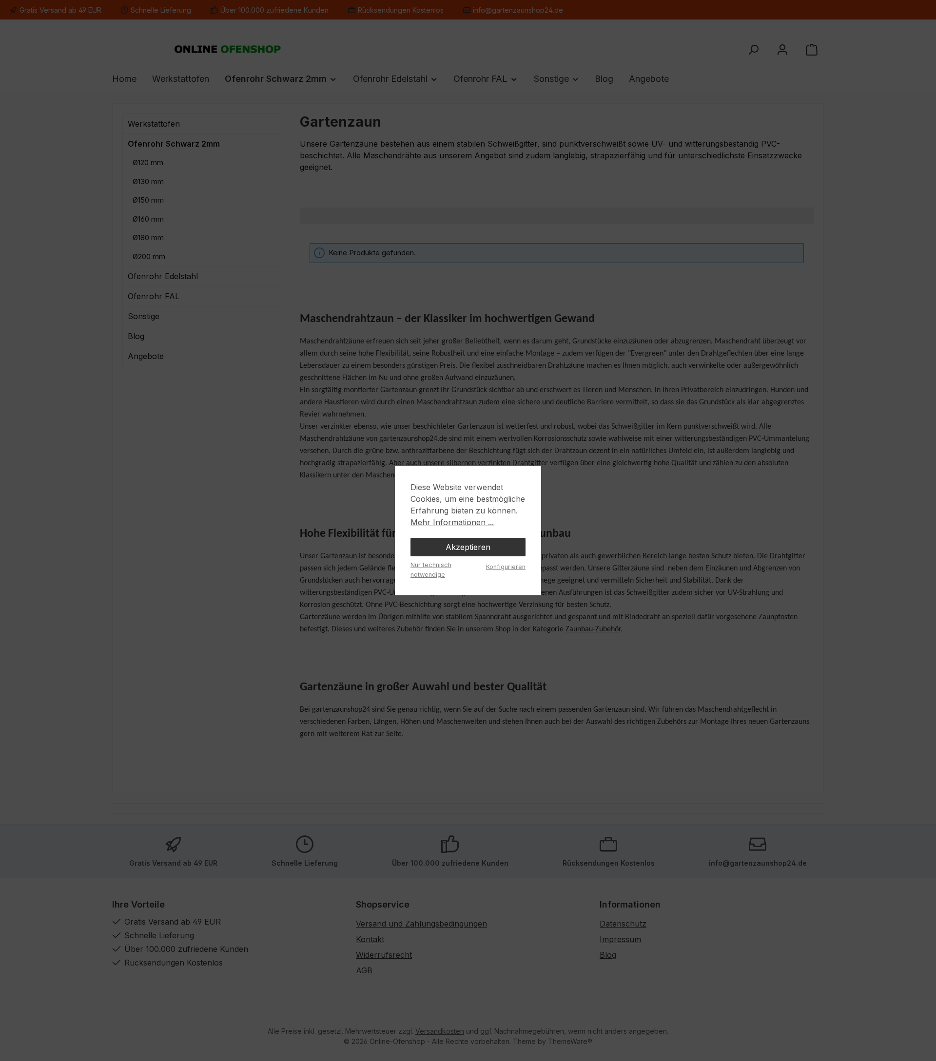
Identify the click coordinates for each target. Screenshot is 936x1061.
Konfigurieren (506, 566)
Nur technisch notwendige (430, 569)
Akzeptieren (468, 547)
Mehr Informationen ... (452, 522)
